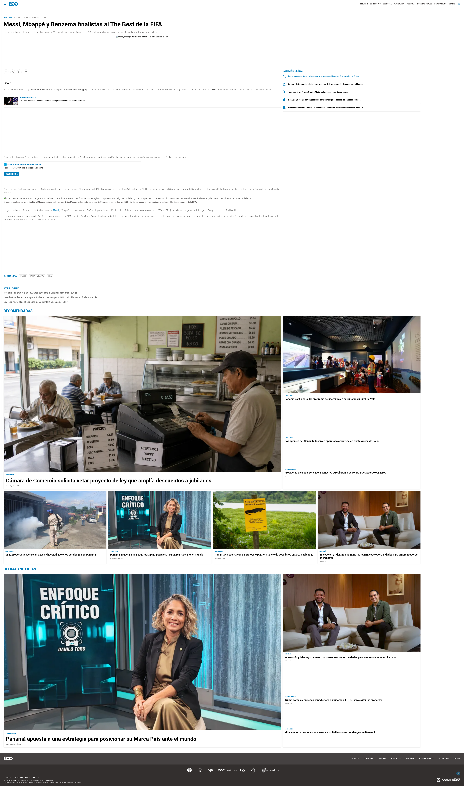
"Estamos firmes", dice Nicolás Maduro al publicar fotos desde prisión (318, 92)
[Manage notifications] (458, 773)
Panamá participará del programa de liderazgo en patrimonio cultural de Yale (330, 399)
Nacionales (399, 4)
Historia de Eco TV (32, 777)
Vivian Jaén (322, 561)
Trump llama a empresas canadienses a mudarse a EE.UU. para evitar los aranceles (333, 700)
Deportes (18, 18)
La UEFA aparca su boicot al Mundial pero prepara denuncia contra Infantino (52, 101)
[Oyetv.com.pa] (210, 772)
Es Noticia (374, 4)
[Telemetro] (189, 772)
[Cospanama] (221, 772)
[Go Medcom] (232, 772)
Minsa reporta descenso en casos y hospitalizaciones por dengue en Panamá (50, 554)
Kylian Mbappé (37, 276)
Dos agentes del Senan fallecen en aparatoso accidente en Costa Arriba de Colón (323, 76)
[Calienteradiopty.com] (253, 772)
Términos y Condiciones (13, 777)
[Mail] (26, 72)
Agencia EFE (288, 703)
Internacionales (424, 4)
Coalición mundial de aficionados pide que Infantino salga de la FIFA (36, 302)
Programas (439, 4)
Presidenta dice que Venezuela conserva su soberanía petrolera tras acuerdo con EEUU (326, 108)
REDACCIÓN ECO (220, 558)
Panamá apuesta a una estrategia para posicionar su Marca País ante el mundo (156, 554)
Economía (387, 4)
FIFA (50, 276)
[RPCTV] (200, 772)
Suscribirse (11, 174)
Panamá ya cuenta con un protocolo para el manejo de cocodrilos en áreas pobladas (325, 100)
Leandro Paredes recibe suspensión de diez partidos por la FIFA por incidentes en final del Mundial (50, 297)
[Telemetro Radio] (264, 772)
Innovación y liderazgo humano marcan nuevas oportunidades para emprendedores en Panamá (340, 657)
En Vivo (452, 4)
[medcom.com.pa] (274, 772)
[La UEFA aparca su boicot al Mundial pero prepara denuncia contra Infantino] (11, 104)
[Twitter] (12, 72)
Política (410, 4)
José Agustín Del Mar (13, 486)
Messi (23, 276)
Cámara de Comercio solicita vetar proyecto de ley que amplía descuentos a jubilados (325, 84)
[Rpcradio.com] (242, 772)
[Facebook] (6, 72)
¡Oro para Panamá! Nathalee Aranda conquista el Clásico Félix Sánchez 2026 (40, 292)
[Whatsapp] (19, 72)
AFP (9, 83)
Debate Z (364, 4)
